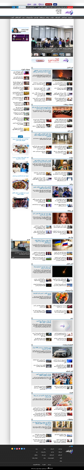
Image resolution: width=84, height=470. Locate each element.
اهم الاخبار (64, 17)
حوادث (52, 17)
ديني (23, 17)
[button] (71, 39)
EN (14, 7)
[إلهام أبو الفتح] (20, 32)
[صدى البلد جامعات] (41, 4)
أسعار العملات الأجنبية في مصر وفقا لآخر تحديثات (64, 7)
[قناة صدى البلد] (55, 4)
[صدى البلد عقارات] (35, 4)
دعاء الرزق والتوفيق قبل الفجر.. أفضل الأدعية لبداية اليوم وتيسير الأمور (38, 7)
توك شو (36, 17)
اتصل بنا (43, 464)
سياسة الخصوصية (36, 464)
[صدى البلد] (69, 12)
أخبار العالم (18, 17)
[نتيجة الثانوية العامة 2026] (52, 62)
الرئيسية (70, 17)
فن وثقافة (42, 17)
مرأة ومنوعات (29, 17)
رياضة (47, 17)
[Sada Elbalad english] (29, 4)
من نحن (49, 464)
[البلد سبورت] (48, 4)
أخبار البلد (57, 17)
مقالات (61, 461)
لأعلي (70, 446)
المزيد (13, 257)
